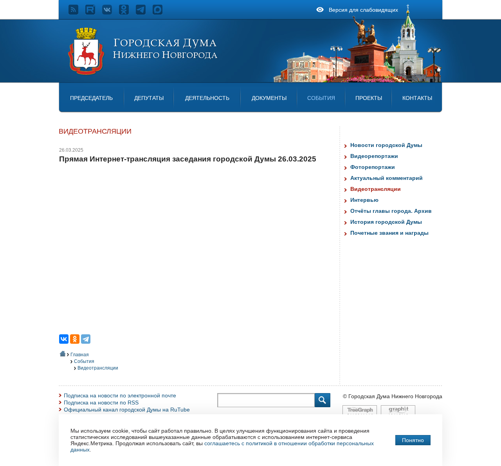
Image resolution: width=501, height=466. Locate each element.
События (321, 98)
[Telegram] (85, 339)
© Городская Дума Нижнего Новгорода (392, 396)
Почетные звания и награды (389, 233)
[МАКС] (161, 12)
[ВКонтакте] (63, 339)
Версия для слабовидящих (363, 10)
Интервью (364, 200)
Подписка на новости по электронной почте (120, 395)
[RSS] (76, 12)
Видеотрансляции (97, 368)
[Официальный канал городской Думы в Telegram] (144, 12)
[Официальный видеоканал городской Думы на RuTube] (93, 12)
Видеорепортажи (374, 156)
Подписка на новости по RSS (101, 402)
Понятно (413, 440)
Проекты (368, 98)
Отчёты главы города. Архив (391, 211)
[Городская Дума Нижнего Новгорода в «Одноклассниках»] (127, 12)
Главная (79, 354)
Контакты (417, 98)
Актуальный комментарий (386, 178)
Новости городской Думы (386, 145)
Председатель (91, 98)
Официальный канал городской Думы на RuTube (127, 409)
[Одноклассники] (74, 339)
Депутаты (149, 98)
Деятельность (207, 98)
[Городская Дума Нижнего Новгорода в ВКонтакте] (110, 12)
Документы (269, 98)
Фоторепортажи (372, 167)
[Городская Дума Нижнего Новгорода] (143, 74)
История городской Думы (386, 222)
